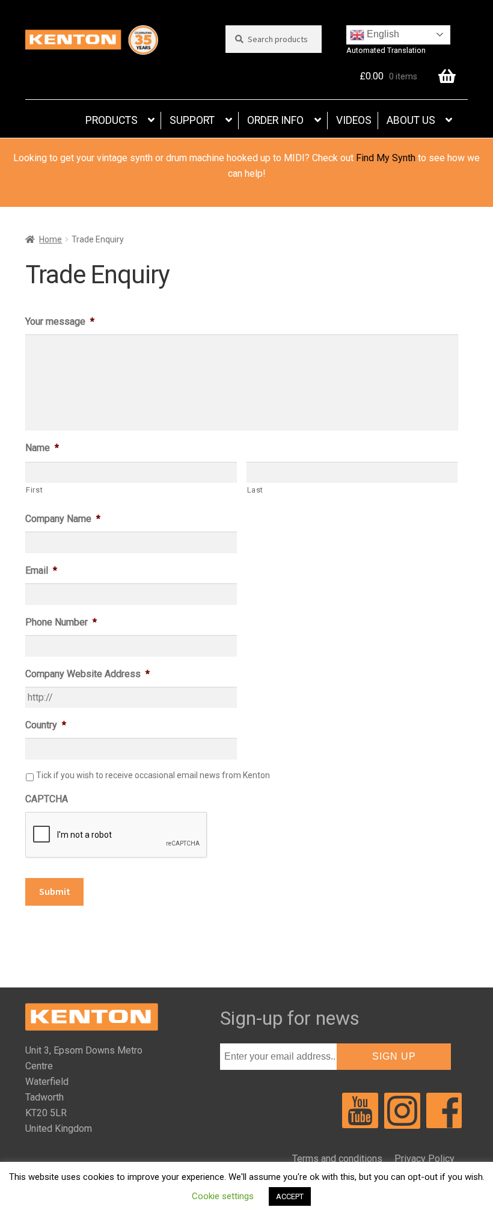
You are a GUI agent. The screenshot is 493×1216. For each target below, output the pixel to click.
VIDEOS (354, 120)
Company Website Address (87, 674)
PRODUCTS (111, 120)
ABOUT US (411, 120)
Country (45, 725)
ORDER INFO (275, 120)
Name (42, 447)
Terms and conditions (337, 1158)
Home (50, 239)
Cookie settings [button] (223, 1196)
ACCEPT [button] (290, 1196)
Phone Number (61, 622)
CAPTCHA (46, 799)
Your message (59, 321)
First (34, 489)
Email (41, 570)
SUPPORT (192, 120)
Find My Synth (385, 158)
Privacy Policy (424, 1158)
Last (255, 489)
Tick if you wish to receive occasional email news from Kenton (153, 775)
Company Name (62, 518)
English (381, 34)
